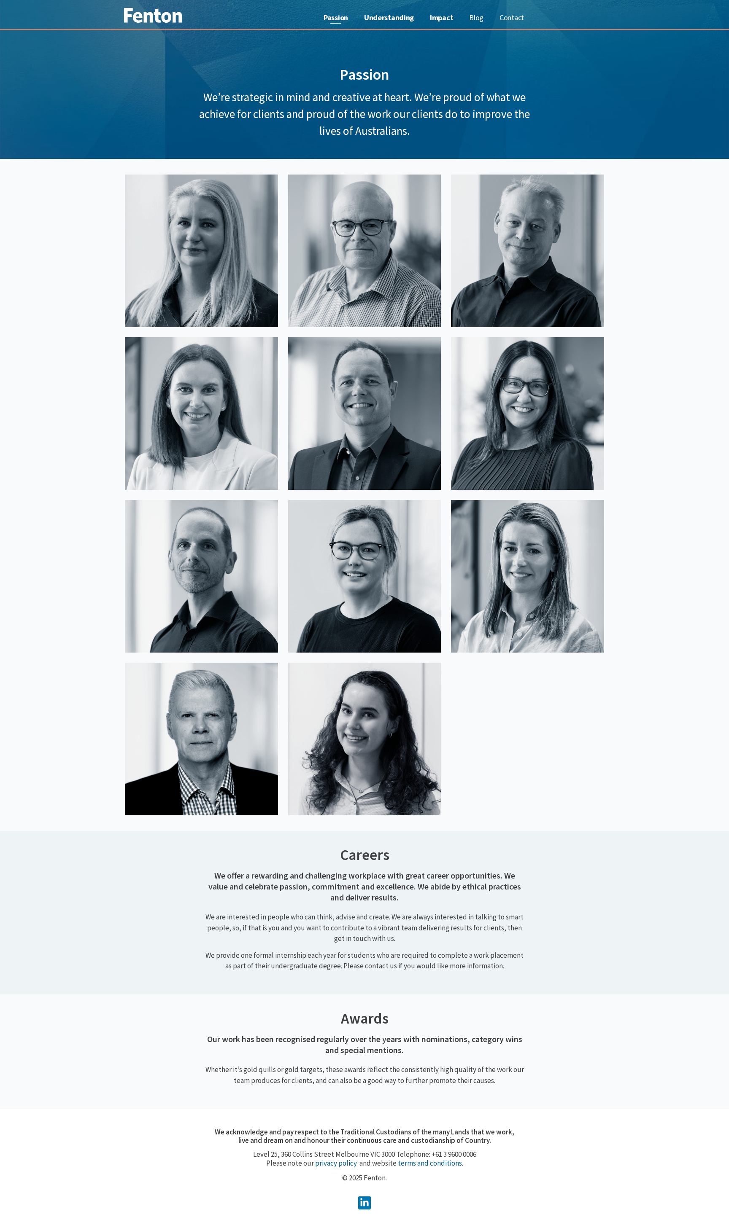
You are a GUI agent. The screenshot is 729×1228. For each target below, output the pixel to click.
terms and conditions (430, 1163)
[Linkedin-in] (364, 1202)
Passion (336, 17)
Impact (441, 17)
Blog (476, 17)
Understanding (389, 17)
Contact (512, 17)
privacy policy (336, 1163)
